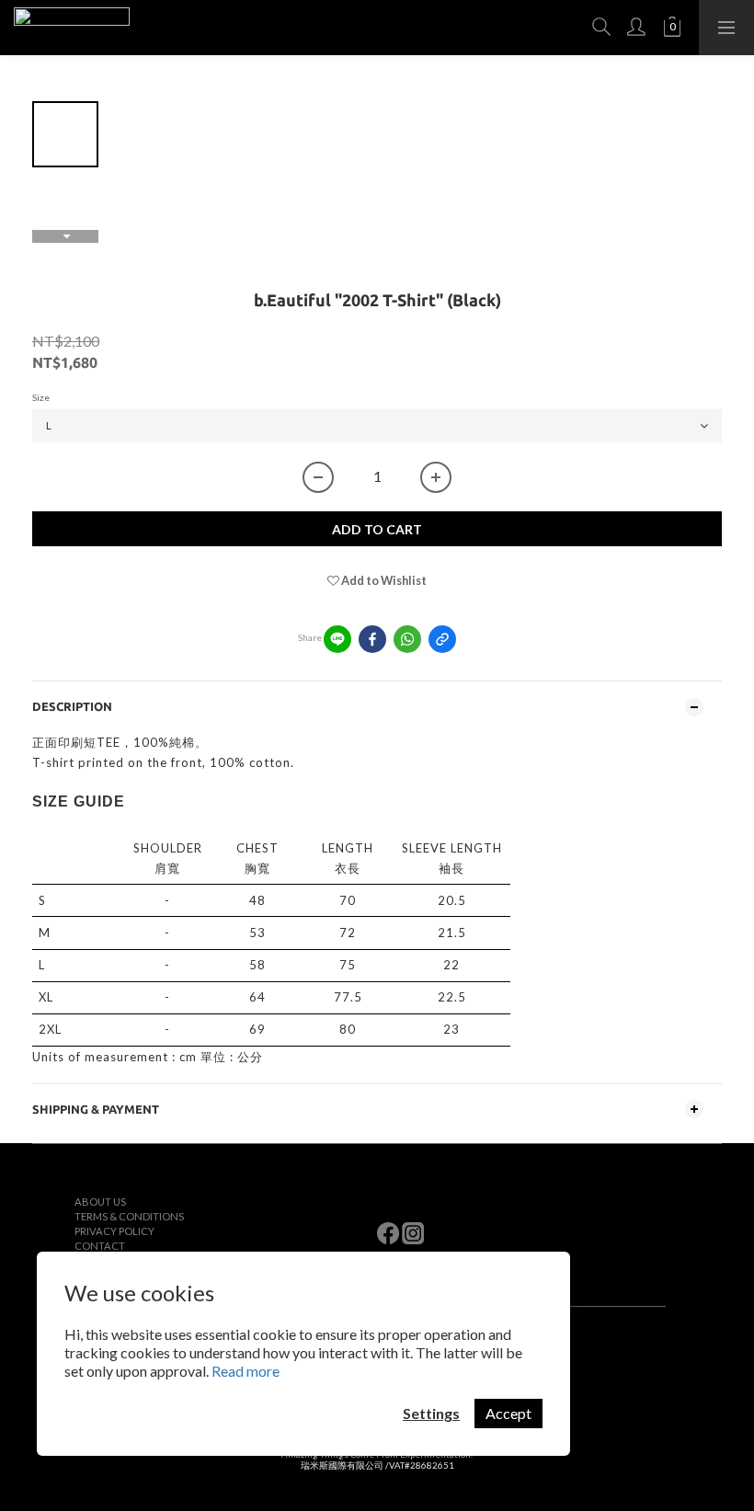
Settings (431, 1413)
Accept (508, 1413)
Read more (245, 1370)
